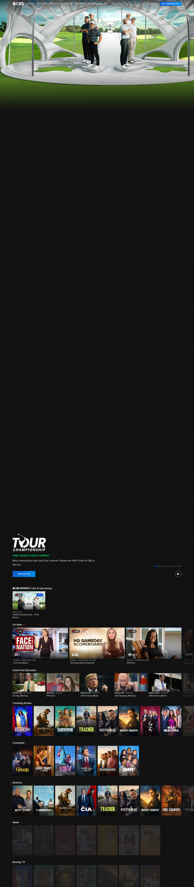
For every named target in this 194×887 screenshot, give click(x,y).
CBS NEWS (42, 4)
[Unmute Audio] (178, 574)
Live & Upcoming (40, 588)
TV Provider (95, 4)
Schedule (80, 4)
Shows (30, 4)
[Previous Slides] (6, 605)
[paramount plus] (18, 3)
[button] (40, 647)
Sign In (153, 4)
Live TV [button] (68, 4)
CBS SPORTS (56, 4)
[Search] (106, 4)
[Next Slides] (187, 605)
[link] (170, 4)
